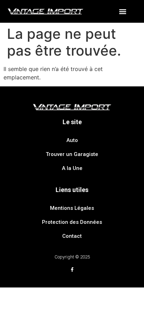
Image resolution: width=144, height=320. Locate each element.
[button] (122, 11)
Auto (72, 140)
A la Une (72, 168)
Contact (72, 236)
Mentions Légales (72, 208)
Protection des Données (72, 222)
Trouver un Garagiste (72, 154)
